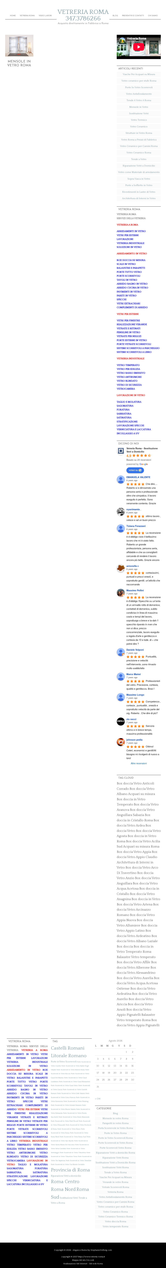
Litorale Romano (69, 1056)
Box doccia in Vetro (145, 899)
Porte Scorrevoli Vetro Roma (115, 1148)
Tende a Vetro (138, 159)
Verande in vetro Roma (115, 1182)
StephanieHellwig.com (101, 1250)
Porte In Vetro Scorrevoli (139, 87)
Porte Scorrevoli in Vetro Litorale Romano (66, 1105)
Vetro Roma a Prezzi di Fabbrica (138, 139)
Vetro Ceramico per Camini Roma (139, 146)
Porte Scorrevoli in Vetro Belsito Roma (71, 1070)
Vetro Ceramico (139, 126)
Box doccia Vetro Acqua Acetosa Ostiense (138, 983)
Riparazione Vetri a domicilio (66, 1176)
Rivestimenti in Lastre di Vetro (138, 192)
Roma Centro (65, 1181)
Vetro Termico (139, 120)
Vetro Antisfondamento (139, 94)
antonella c (132, 566)
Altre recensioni (139, 763)
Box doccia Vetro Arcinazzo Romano (138, 910)
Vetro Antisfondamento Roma (115, 1197)
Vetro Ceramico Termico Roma (115, 1216)
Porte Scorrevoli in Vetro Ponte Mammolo (74, 1117)
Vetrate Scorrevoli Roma (115, 1187)
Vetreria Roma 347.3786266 (83, 15)
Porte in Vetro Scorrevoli (64, 1061)
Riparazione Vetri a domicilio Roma (115, 1152)
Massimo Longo (135, 694)
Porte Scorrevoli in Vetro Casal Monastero (74, 1082)
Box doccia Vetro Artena (134, 904)
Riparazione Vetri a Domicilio (139, 165)
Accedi (90, 1260)
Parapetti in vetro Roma (115, 1123)
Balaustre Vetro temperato (136, 957)
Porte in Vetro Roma (115, 1133)
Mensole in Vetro (138, 107)
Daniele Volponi (135, 649)
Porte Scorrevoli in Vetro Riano (69, 1129)
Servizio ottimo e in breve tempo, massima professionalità (140, 729)
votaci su (133, 470)
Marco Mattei (133, 674)
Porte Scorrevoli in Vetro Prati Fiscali (64, 1121)
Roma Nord (63, 1189)
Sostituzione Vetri (138, 113)
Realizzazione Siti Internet (75, 1263)
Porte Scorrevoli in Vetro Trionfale (78, 1161)
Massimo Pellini (135, 590)
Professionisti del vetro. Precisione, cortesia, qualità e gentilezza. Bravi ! (143, 684)
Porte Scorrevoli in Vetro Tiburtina (73, 1153)
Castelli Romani (67, 1048)
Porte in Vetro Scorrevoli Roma (115, 1138)
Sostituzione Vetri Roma (115, 1167)
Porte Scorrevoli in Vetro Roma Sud (73, 1137)
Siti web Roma (96, 1263)
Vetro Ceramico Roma (138, 152)
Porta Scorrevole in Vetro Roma (115, 1128)
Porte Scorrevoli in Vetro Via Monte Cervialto (67, 1164)
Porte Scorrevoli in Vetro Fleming (76, 1101)
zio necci (131, 719)
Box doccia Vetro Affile (133, 962)
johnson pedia (134, 739)
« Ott (97, 1098)
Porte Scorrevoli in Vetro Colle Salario (71, 1093)
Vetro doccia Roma (115, 1221)
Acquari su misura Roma (141, 846)
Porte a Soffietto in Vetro (138, 185)
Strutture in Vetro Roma (139, 133)
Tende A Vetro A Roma (139, 100)
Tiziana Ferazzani (136, 526)
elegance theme (80, 1250)
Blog (115, 1113)
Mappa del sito (79, 1260)
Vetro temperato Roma (115, 1226)
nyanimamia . (133, 509)
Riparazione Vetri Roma (115, 1157)
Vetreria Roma (115, 1192)
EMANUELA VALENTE (138, 477)
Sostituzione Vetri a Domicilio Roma (115, 1162)
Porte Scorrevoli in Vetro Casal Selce (64, 1085)
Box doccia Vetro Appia (134, 852)
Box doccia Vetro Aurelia (135, 978)
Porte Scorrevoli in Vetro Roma (115, 1142)
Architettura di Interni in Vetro (139, 198)
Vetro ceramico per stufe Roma (138, 80)
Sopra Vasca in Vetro (139, 178)
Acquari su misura (141, 794)
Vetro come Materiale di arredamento (139, 172)
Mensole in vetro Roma (115, 1118)
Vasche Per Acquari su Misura (139, 74)
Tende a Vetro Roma (115, 1172)
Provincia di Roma (70, 1170)
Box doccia (125, 946)
